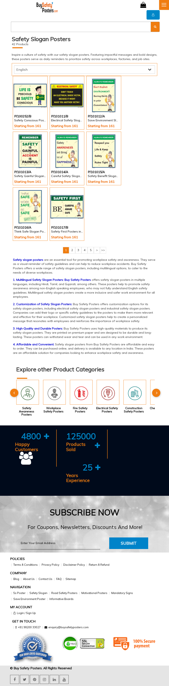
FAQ (59, 579)
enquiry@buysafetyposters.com (68, 627)
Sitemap (71, 579)
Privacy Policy (50, 564)
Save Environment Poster (29, 599)
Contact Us (45, 579)
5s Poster (19, 593)
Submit (129, 543)
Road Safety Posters (64, 593)
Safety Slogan (38, 593)
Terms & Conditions (25, 564)
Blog (16, 579)
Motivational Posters (94, 593)
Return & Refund (99, 564)
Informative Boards (61, 599)
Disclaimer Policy (74, 564)
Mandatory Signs (122, 593)
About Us (29, 579)
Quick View (26, 101)
